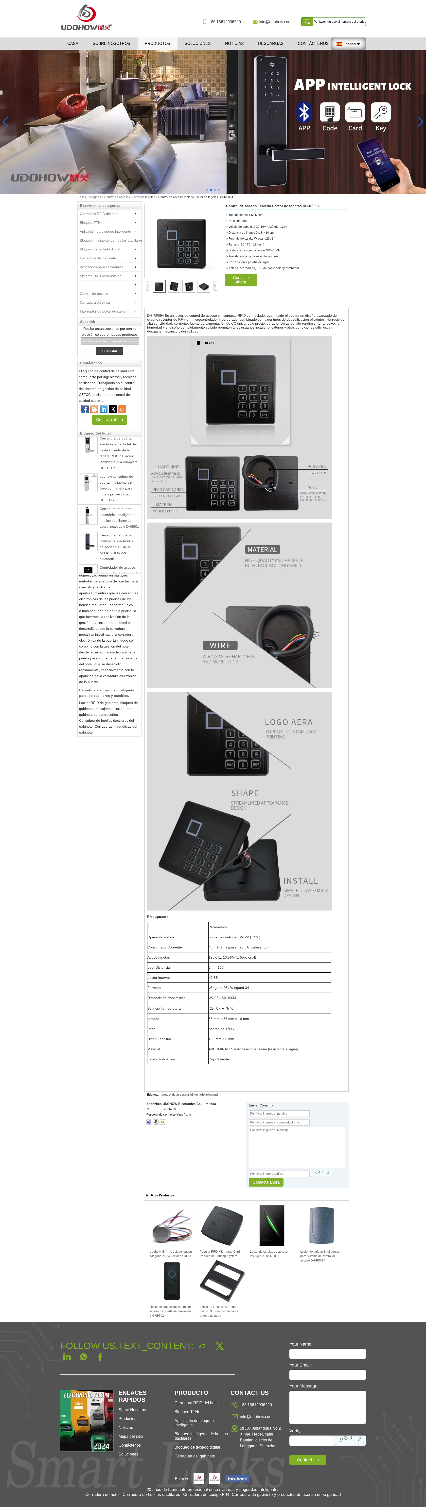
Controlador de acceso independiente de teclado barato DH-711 (119, 556)
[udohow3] (149, 1122)
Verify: (295, 1430)
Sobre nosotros (111, 43)
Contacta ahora (109, 420)
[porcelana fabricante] (79, 285)
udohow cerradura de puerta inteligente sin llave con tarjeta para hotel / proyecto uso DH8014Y (116, 471)
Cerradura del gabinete (98, 258)
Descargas (271, 43)
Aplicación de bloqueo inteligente (105, 231)
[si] (213, 122)
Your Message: (304, 1386)
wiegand (212, 1094)
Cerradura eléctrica (95, 302)
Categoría (94, 197)
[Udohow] (199, 1479)
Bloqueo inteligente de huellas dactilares (111, 240)
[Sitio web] (113, 409)
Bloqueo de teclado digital (100, 249)
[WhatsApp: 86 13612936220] (94, 409)
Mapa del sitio (131, 1436)
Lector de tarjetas (143, 197)
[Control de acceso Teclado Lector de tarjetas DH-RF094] (181, 241)
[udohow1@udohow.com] (162, 1122)
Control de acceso (116, 197)
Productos (157, 43)
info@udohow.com (275, 22)
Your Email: (300, 1365)
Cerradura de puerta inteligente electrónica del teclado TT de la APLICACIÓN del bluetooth (117, 530)
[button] (207, 190)
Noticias (234, 43)
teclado (199, 1094)
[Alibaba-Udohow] (122, 409)
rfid (190, 1094)
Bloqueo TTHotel (93, 223)
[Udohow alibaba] (214, 1479)
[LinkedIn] (103, 409)
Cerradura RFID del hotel (99, 214)
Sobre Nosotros (132, 1410)
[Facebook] (85, 409)
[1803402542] (156, 1122)
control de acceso (174, 1094)
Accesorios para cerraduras (101, 267)
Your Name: (301, 1344)
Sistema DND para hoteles (100, 276)
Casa (72, 43)
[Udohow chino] (237, 1479)
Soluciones (198, 43)
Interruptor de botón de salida (103, 311)
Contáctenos (313, 43)
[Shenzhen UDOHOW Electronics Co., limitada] (88, 30)
